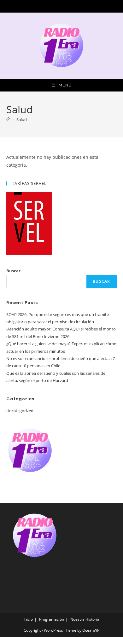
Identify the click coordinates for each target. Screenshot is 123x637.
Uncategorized (19, 410)
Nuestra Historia (84, 619)
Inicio (28, 619)
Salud (21, 119)
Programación (51, 619)
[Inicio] (8, 119)
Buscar (13, 271)
